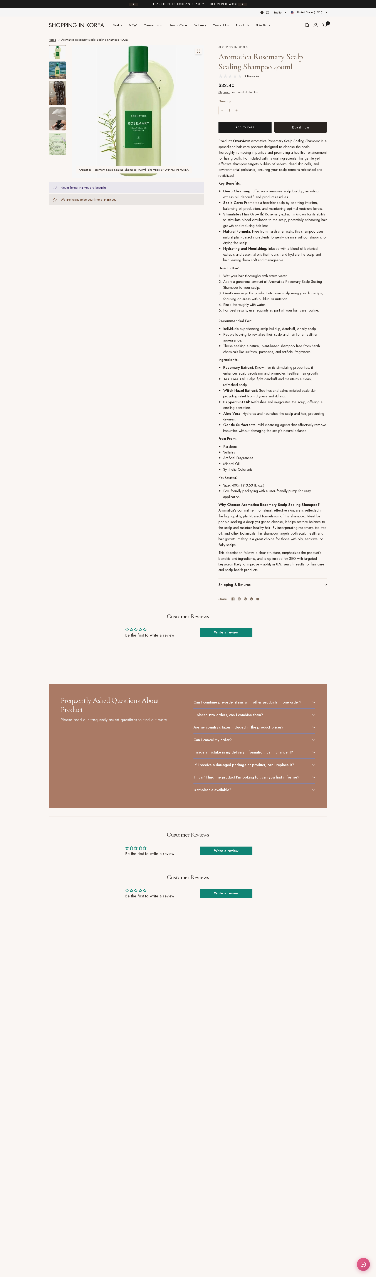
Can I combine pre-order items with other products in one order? (247, 702)
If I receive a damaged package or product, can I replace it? (243, 764)
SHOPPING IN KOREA (76, 25)
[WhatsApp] (251, 599)
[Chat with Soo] (363, 1264)
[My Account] (315, 25)
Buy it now (300, 127)
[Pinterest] (245, 599)
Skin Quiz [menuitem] (262, 25)
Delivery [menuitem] (199, 25)
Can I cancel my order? (212, 739)
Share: (223, 598)
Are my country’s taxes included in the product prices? (238, 727)
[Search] (307, 25)
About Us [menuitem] (242, 25)
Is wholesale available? (212, 789)
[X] (262, 12)
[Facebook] (233, 599)
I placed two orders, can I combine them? (228, 714)
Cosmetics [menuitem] (151, 25)
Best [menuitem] (116, 25)
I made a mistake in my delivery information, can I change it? (243, 752)
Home (52, 40)
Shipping (224, 92)
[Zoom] (198, 51)
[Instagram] (267, 12)
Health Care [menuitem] (177, 25)
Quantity (224, 101)
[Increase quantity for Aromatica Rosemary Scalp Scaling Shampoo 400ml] (236, 110)
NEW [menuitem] (133, 25)
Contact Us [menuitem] (221, 25)
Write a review (226, 632)
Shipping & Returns (234, 584)
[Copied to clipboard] (257, 599)
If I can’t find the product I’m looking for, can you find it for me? (246, 777)
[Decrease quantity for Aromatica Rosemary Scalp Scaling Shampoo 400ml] (222, 110)
